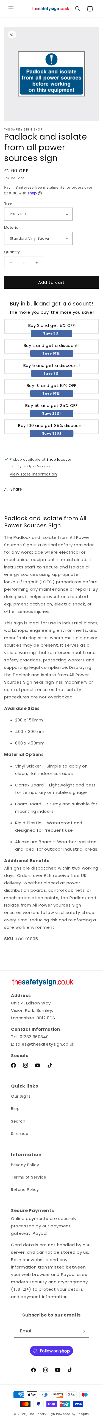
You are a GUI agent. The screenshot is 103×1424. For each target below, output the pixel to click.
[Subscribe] (83, 1331)
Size (8, 203)
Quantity (12, 251)
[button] (11, 9)
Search (18, 1121)
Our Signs (20, 1096)
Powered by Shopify (72, 1414)
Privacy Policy (25, 1165)
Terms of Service (28, 1177)
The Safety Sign (41, 1414)
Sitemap (19, 1133)
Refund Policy (25, 1189)
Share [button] (16, 489)
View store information (33, 474)
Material (12, 227)
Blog (15, 1108)
